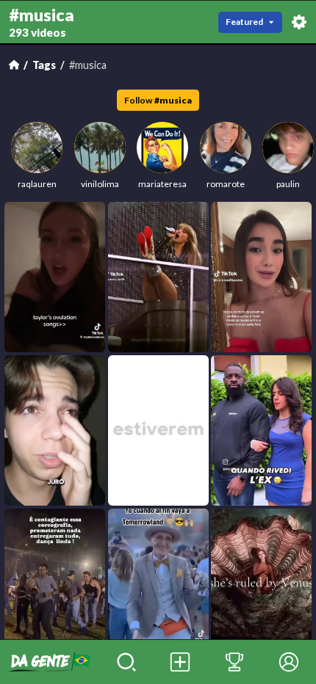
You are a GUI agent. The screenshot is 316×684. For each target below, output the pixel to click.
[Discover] (126, 662)
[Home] (14, 64)
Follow (158, 100)
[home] (49, 662)
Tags (44, 65)
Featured (244, 21)
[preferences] (299, 22)
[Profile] (289, 662)
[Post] (181, 662)
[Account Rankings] (234, 662)
